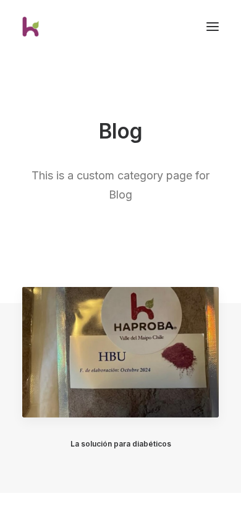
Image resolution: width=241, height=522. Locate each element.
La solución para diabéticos (120, 443)
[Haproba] (37, 26)
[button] (120, 351)
